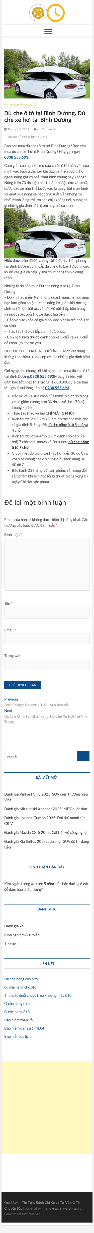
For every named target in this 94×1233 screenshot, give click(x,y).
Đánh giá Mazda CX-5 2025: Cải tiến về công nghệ (45, 832)
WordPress (70, 1208)
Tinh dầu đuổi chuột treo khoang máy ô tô (37, 995)
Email (10, 630)
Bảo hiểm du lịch (17, 1036)
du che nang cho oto (20, 987)
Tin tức (10, 944)
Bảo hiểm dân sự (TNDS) (24, 1028)
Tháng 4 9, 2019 (18, 129)
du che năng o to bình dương (27, 137)
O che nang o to (17, 1003)
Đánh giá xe (14, 926)
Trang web (12, 655)
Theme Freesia (51, 1208)
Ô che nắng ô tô (17, 1011)
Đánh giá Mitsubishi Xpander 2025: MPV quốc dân (45, 808)
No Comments (46, 129)
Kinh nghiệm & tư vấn (22, 104)
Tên (8, 603)
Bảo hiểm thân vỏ (18, 1020)
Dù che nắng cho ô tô (21, 979)
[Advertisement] (47, 1107)
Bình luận (13, 534)
